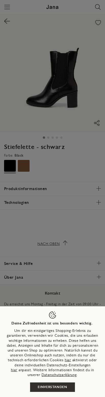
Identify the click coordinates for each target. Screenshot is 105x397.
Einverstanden (52, 387)
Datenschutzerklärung (59, 375)
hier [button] (14, 370)
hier (68, 360)
